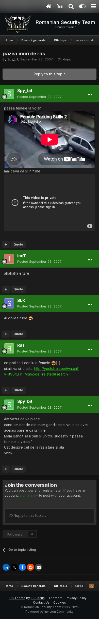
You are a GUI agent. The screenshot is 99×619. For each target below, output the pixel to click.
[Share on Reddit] (30, 567)
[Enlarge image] (30, 318)
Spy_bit (12, 59)
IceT (21, 255)
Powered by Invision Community (49, 611)
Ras (21, 345)
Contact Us (41, 602)
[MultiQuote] (6, 244)
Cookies (59, 602)
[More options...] (90, 95)
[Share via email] (38, 567)
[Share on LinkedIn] (6, 567)
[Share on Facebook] (22, 567)
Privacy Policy (76, 598)
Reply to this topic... (29, 515)
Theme (54, 598)
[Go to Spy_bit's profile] (9, 94)
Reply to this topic (49, 74)
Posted (39, 97)
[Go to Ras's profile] (9, 348)
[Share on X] (14, 567)
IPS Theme (17, 598)
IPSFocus (38, 598)
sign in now (29, 495)
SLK (21, 300)
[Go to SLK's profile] (9, 303)
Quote (18, 244)
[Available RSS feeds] (91, 586)
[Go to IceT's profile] (9, 259)
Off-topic (65, 59)
